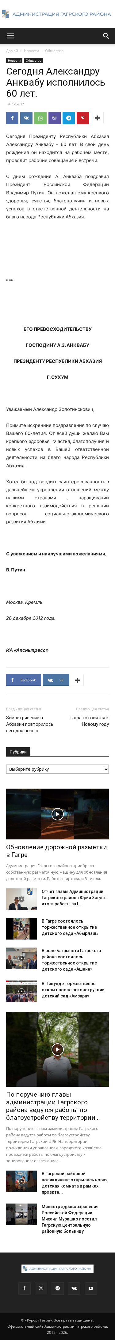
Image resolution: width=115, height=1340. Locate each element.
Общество (54, 50)
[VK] (26, 118)
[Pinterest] (83, 118)
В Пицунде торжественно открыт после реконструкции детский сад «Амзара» (73, 989)
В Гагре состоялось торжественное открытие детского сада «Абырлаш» (70, 927)
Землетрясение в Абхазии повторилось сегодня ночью (29, 724)
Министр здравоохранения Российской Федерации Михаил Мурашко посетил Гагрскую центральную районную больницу (70, 1219)
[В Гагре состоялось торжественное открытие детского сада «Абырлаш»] (21, 929)
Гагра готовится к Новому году (89, 721)
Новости (31, 50)
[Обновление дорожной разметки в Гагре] (57, 814)
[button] (10, 36)
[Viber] (54, 118)
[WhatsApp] (40, 118)
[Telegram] (69, 118)
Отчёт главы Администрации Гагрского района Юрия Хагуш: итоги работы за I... (74, 897)
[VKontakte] (74, 1288)
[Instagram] (41, 1288)
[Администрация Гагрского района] (57, 14)
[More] (97, 118)
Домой (12, 50)
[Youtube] (91, 1288)
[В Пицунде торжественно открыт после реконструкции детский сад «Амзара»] (21, 991)
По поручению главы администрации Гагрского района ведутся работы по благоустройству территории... (53, 1106)
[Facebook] (12, 118)
